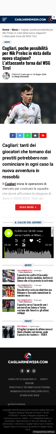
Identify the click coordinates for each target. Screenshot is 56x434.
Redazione (29, 383)
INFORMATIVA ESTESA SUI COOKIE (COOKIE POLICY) (29, 391)
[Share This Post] (28, 135)
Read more (27, 207)
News (15, 29)
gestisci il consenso (16, 404)
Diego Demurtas (21, 77)
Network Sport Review (29, 395)
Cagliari (10, 184)
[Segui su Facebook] (22, 371)
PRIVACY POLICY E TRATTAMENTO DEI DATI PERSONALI (29, 387)
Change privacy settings (43, 432)
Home (5, 29)
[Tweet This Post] (20, 135)
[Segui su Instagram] (34, 371)
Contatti (44, 379)
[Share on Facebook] (13, 135)
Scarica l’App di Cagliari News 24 (22, 379)
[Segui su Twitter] (28, 371)
